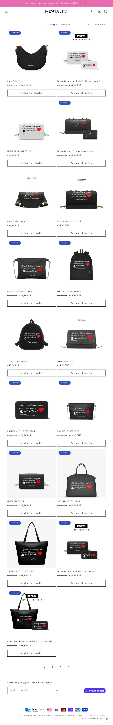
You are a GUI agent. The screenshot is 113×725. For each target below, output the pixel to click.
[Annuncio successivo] (107, 3)
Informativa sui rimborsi (64, 715)
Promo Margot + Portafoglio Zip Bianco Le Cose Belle (80, 81)
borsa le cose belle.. (65, 361)
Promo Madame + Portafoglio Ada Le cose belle (77, 151)
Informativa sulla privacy (96, 715)
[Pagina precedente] (44, 667)
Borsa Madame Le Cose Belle (69, 221)
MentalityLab (31, 715)
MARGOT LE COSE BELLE (18, 501)
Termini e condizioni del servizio (93, 718)
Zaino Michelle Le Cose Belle (69, 291)
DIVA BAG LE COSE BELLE (68, 431)
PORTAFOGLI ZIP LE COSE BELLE (21, 431)
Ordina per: (53, 24)
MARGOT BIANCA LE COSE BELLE (21, 151)
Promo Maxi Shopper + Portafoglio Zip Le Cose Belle (29, 641)
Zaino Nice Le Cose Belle (17, 361)
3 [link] (68, 667)
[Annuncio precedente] (6, 3)
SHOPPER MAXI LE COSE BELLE (20, 571)
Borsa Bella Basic (15, 81)
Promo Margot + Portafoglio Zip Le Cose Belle (76, 571)
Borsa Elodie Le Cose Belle (18, 221)
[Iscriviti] (57, 690)
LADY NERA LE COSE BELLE (68, 501)
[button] (6, 11)
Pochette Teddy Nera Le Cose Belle (22, 291)
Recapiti (80, 715)
